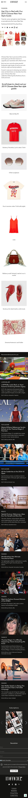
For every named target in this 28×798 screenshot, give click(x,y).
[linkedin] (10, 27)
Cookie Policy (14, 795)
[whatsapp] (14, 27)
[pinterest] (7, 27)
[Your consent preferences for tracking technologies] (25, 795)
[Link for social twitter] (9, 785)
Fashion (4, 8)
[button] (26, 722)
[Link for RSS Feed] (19, 784)
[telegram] (17, 27)
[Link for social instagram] (15, 785)
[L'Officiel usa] (14, 2)
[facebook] (5, 27)
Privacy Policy (22, 767)
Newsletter (14, 790)
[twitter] (12, 27)
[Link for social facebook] (12, 785)
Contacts (14, 788)
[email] (2, 27)
